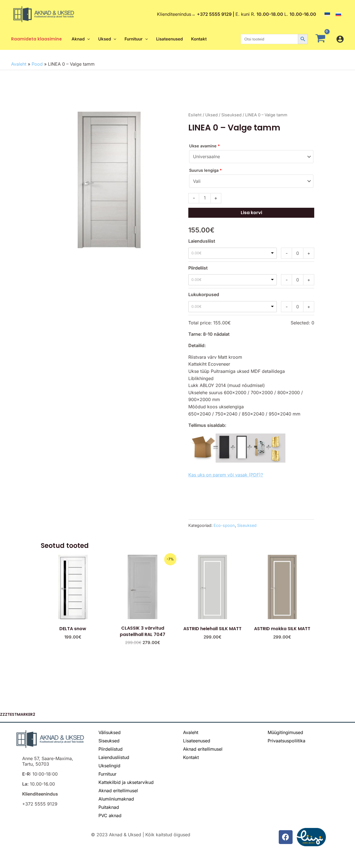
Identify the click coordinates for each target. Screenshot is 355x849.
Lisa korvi (251, 212)
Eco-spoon (224, 525)
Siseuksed (231, 114)
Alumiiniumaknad (116, 799)
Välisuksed (109, 732)
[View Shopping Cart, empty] (322, 39)
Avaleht (18, 64)
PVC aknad (109, 815)
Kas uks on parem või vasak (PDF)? (225, 475)
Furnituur (107, 774)
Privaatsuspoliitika (286, 740)
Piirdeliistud (110, 749)
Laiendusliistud (113, 757)
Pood (37, 64)
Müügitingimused (285, 732)
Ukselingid (109, 765)
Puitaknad (108, 807)
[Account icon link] (340, 39)
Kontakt (191, 757)
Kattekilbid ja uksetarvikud (126, 782)
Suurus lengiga (205, 170)
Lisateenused (196, 740)
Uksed (211, 114)
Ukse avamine (204, 145)
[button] (87, 39)
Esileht (195, 114)
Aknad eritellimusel (118, 790)
